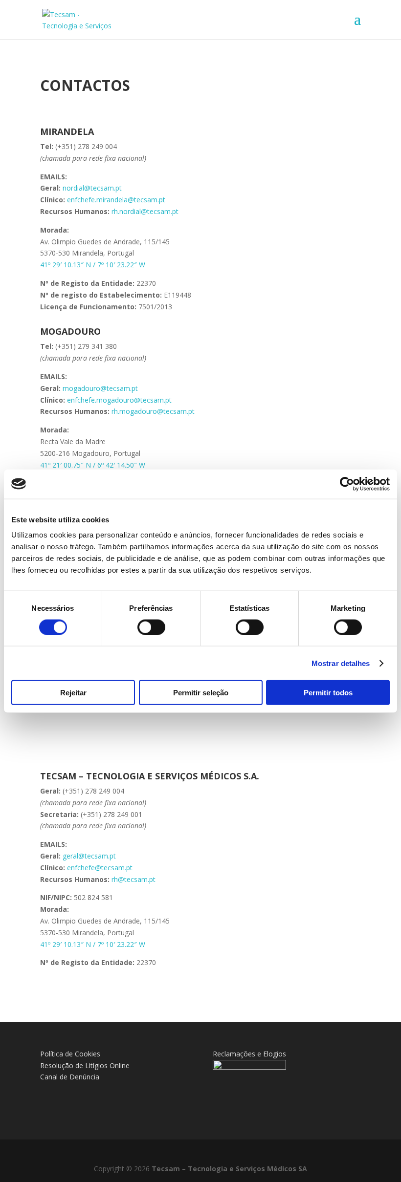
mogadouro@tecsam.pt (100, 388)
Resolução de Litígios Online (85, 1065)
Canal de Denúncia (69, 1076)
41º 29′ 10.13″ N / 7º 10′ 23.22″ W (92, 264)
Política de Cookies (70, 1053)
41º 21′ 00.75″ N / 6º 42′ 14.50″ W (92, 465)
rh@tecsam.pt (133, 879)
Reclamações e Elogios (249, 1053)
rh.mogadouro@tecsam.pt (153, 411)
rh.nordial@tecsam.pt (144, 211)
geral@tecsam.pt (89, 855)
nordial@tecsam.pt (92, 188)
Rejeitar (73, 692)
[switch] (151, 627)
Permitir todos (328, 692)
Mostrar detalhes (341, 663)
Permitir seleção (200, 692)
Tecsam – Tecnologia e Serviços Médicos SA (229, 1168)
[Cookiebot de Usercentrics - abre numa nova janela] (347, 483)
